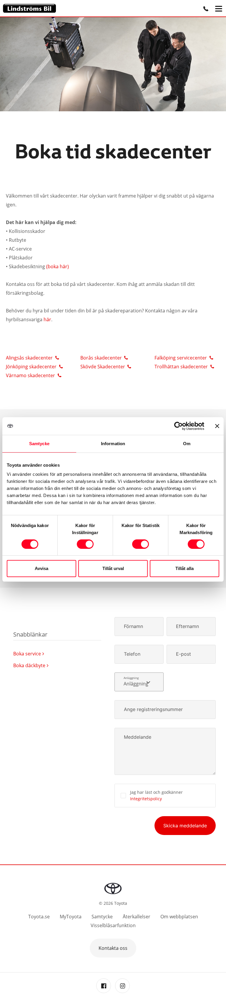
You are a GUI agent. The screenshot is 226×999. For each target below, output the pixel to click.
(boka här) (58, 266)
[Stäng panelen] (217, 426)
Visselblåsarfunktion (113, 925)
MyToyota (71, 916)
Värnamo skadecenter (31, 375)
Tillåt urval (113, 568)
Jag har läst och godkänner (156, 795)
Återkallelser (136, 916)
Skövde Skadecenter (103, 366)
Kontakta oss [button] (113, 948)
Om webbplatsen (179, 916)
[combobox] (139, 681)
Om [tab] (186, 443)
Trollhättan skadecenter (181, 366)
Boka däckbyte (29, 665)
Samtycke (102, 916)
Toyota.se (39, 916)
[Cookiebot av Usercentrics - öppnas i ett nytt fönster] (178, 426)
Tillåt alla (184, 568)
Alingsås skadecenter (30, 357)
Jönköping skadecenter (32, 366)
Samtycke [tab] (39, 443)
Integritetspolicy (146, 798)
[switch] (85, 544)
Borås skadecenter (101, 357)
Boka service (27, 653)
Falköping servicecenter (181, 357)
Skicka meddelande (185, 826)
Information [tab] (113, 443)
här (47, 319)
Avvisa (41, 568)
